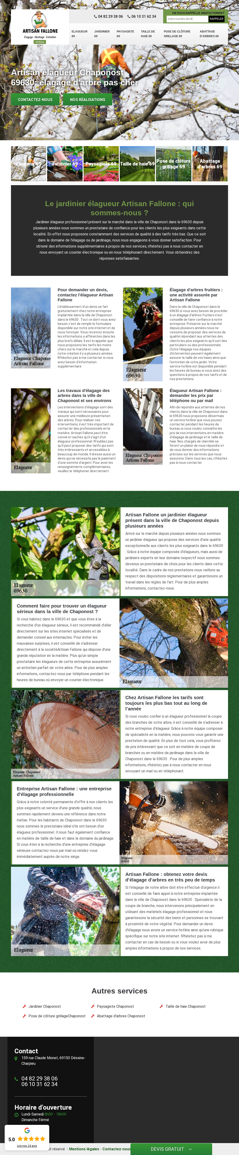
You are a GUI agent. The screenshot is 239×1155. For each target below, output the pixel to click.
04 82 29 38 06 (110, 16)
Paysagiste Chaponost (115, 1006)
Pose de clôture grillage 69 (177, 34)
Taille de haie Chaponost (185, 1006)
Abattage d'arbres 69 (209, 34)
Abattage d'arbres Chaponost (121, 1016)
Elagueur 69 (80, 34)
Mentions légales (84, 1149)
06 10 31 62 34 (143, 16)
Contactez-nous (35, 99)
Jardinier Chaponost (44, 1006)
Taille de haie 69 (148, 34)
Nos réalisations (87, 99)
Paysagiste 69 (125, 34)
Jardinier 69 (102, 34)
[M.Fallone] (40, 27)
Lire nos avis (27, 1146)
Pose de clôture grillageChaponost (57, 1016)
